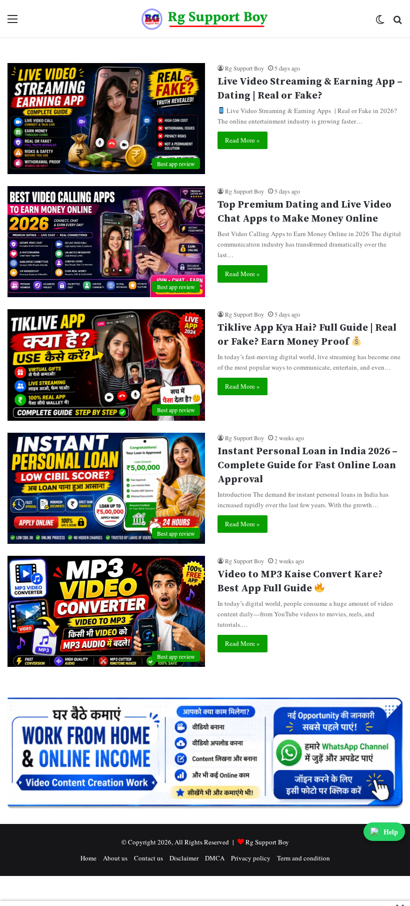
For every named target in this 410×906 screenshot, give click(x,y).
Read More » (242, 140)
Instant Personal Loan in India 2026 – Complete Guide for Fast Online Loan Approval (308, 465)
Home (88, 857)
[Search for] (397, 22)
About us (115, 857)
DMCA (214, 857)
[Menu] (13, 22)
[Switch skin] (380, 22)
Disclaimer (184, 857)
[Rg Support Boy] (205, 19)
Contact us (148, 857)
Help (391, 831)
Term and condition (303, 857)
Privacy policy (250, 857)
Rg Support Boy (244, 68)
